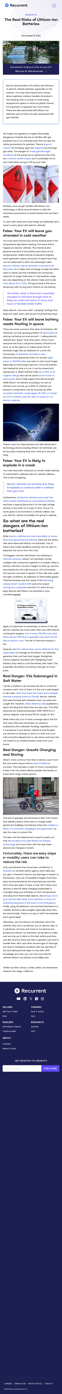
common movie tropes (19, 158)
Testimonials (9, 1031)
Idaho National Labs (35, 703)
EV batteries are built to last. (31, 354)
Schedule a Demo (12, 1026)
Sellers (8, 1007)
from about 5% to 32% (15, 283)
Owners (36, 1007)
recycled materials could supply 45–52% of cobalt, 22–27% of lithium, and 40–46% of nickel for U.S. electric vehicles (30, 397)
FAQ (5, 1016)
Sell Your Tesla (10, 1011)
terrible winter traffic (29, 303)
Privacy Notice (35, 1383)
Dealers (8, 1022)
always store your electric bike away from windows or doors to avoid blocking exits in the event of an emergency (30, 899)
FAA (38, 587)
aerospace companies (15, 587)
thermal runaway (12, 559)
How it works (37, 1011)
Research (31, 14)
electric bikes (41, 763)
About (7, 1038)
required (38, 147)
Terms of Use (20, 1383)
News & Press (9, 1048)
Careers (7, 1043)
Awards (34, 1026)
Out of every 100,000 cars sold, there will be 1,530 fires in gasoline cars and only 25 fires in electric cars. (30, 637)
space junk (48, 332)
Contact (48, 1383)
